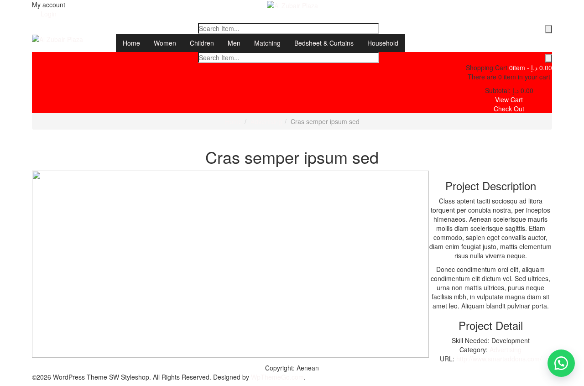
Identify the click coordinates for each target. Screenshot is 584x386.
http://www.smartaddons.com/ (499, 358)
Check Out (509, 108)
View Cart (509, 99)
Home (233, 121)
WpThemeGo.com (277, 376)
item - (530, 67)
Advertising (266, 121)
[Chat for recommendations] (561, 363)
